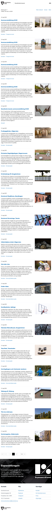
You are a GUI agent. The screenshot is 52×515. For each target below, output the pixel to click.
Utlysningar (38, 498)
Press (37, 495)
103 (22, 454)
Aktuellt (3, 123)
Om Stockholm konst (41, 493)
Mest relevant (39, 10)
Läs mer (21, 476)
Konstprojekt (9, 145)
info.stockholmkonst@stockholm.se (9, 501)
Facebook (20, 493)
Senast (45, 10)
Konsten (3, 34)
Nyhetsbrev (21, 490)
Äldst (50, 10)
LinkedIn (20, 498)
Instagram (20, 495)
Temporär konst (10, 34)
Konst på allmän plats (11, 278)
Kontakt (38, 490)
